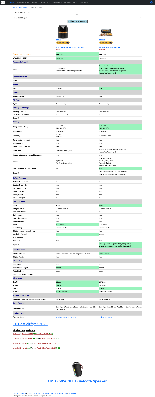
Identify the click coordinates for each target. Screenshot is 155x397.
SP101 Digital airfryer (109, 47)
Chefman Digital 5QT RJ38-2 (66, 317)
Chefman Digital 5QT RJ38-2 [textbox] (24, 12)
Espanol (11, 2)
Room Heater (56, 2)
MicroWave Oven (69, 2)
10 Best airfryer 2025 (30, 323)
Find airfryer (23, 7)
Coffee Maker (83, 2)
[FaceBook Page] (152, 2)
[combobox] (77, 12)
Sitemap (53, 393)
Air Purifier (44, 2)
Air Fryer (35, 2)
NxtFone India (62, 393)
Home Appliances (23, 2)
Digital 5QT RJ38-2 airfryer (70, 47)
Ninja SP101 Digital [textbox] (20, 18)
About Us (23, 393)
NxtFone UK (72, 393)
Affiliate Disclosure (42, 393)
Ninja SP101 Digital (105, 317)
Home (15, 7)
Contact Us (31, 393)
